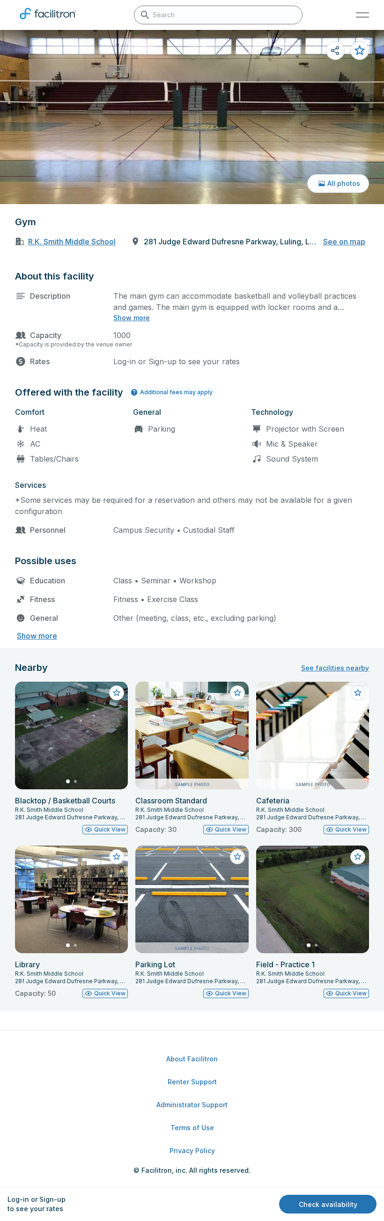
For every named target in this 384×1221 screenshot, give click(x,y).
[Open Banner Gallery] (192, 117)
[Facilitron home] (48, 21)
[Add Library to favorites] (116, 856)
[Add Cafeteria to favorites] (357, 692)
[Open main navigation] (362, 15)
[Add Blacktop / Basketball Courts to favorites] (116, 692)
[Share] (335, 50)
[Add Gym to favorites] (359, 50)
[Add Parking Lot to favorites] (237, 856)
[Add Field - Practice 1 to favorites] (357, 856)
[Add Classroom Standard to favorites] (237, 692)
